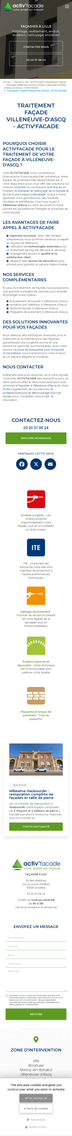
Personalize (38, 1119)
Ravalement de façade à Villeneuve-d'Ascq (39, 301)
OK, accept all (37, 1098)
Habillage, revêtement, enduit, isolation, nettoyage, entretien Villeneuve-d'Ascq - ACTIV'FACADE (35, 86)
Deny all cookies (37, 1108)
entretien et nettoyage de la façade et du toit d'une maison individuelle (36, 192)
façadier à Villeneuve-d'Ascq (37, 385)
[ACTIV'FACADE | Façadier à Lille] (23, 6)
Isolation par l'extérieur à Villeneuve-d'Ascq (38, 305)
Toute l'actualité (36, 826)
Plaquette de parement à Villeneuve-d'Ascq (39, 312)
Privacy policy (37, 1127)
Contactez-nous (36, 46)
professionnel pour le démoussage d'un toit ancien (32, 394)
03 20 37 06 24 (36, 59)
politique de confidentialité (25, 1004)
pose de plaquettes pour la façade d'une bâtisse (33, 351)
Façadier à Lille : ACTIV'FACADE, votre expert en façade (40, 82)
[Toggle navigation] (67, 6)
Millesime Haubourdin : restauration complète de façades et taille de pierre (31, 794)
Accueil (6, 82)
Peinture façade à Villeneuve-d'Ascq (34, 308)
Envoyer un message (36, 438)
